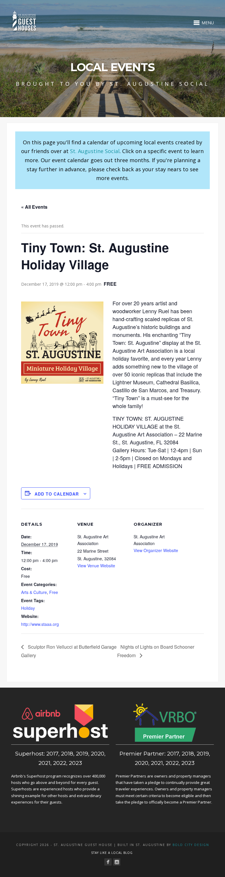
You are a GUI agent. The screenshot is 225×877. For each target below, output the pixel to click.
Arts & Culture (34, 592)
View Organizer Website (156, 550)
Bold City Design (191, 845)
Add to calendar (57, 494)
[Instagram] (116, 862)
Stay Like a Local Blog (112, 853)
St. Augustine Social (95, 151)
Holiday (28, 608)
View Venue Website (96, 565)
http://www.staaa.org (40, 624)
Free (53, 592)
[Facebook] (108, 862)
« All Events (34, 206)
